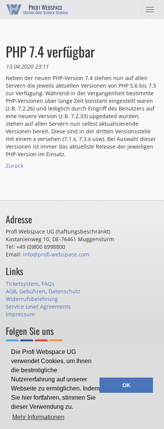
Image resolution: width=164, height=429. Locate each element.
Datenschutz (64, 291)
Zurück (14, 165)
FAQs (48, 283)
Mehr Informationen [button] (38, 417)
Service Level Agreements (38, 306)
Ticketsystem (22, 283)
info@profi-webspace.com (56, 254)
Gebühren (32, 291)
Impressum (20, 314)
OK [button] (126, 385)
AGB (11, 291)
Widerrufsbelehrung (32, 299)
